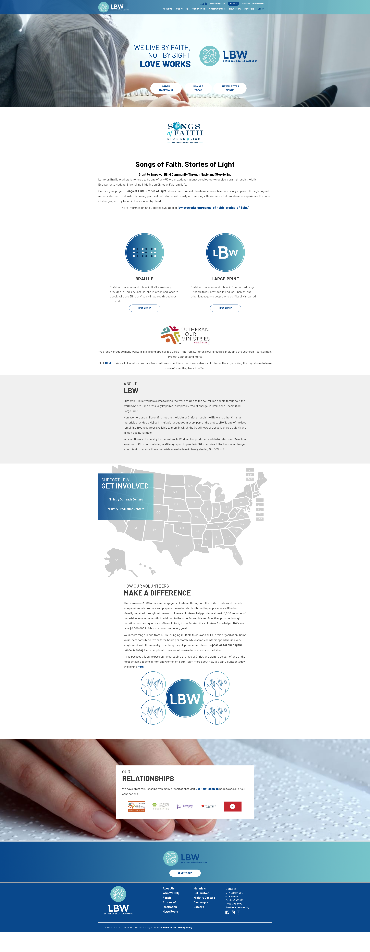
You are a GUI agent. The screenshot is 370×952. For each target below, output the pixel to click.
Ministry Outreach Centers (126, 499)
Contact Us (245, 3)
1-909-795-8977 (233, 903)
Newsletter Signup (230, 88)
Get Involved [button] (198, 8)
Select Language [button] (217, 3)
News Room (235, 8)
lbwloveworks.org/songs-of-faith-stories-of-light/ (213, 207)
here (141, 666)
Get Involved (201, 893)
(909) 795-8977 (258, 3)
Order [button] (261, 8)
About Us (169, 888)
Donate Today (198, 88)
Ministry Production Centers (126, 509)
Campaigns (201, 902)
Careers (199, 907)
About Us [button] (167, 8)
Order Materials (166, 88)
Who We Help (171, 893)
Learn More (144, 308)
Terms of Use (169, 927)
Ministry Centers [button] (217, 8)
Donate (233, 3)
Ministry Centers (204, 897)
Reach (167, 897)
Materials (249, 8)
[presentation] (118, 805)
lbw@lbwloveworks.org (237, 907)
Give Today (185, 873)
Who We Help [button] (182, 8)
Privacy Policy (185, 927)
